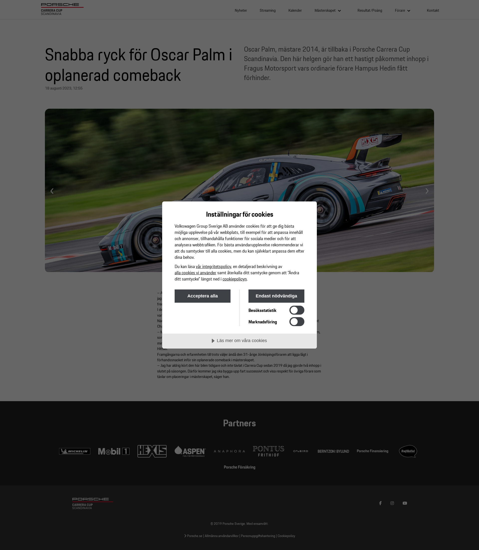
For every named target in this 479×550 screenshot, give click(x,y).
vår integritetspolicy (213, 266)
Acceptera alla (202, 295)
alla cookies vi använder (195, 272)
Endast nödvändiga (276, 295)
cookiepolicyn (235, 278)
